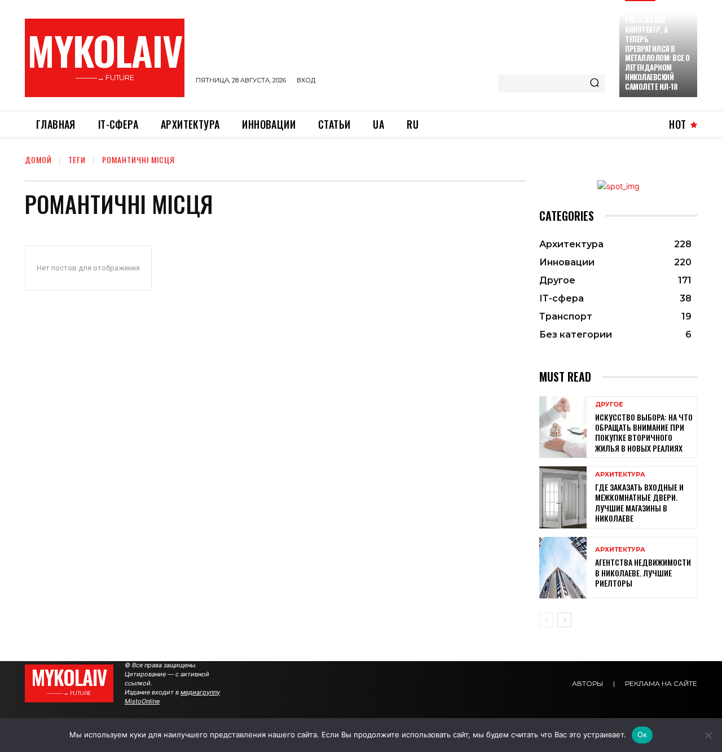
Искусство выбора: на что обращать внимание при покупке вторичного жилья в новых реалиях (644, 432)
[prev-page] (546, 620)
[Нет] (708, 735)
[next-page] (564, 620)
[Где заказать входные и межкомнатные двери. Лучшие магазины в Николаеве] (563, 497)
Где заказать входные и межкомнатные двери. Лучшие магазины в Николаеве (639, 502)
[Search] (594, 84)
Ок (642, 734)
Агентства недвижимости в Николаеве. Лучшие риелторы (643, 572)
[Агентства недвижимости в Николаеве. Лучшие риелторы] (563, 567)
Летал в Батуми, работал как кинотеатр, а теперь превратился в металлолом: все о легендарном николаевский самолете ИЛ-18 (657, 48)
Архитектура (620, 474)
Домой (38, 159)
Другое (609, 404)
